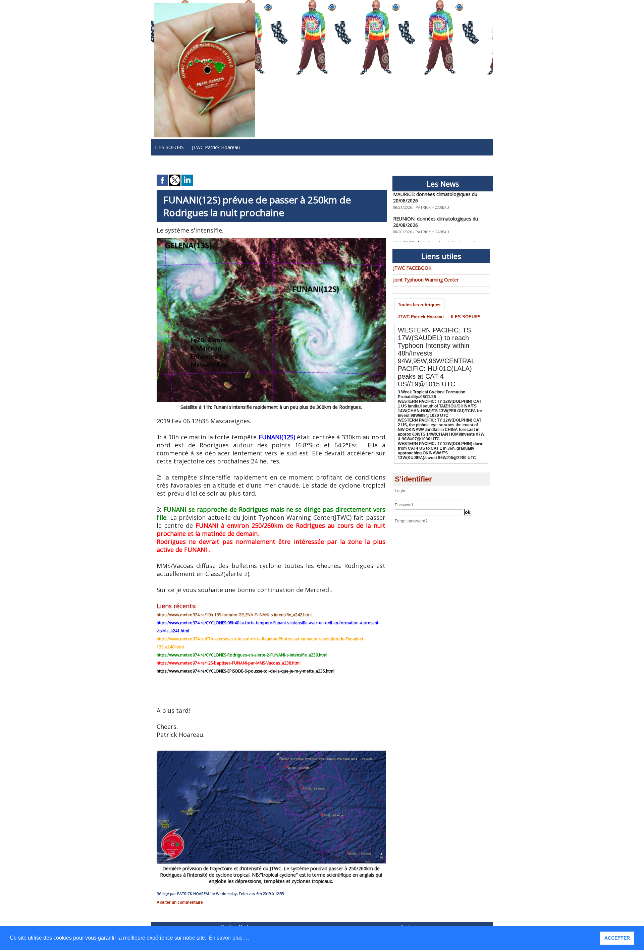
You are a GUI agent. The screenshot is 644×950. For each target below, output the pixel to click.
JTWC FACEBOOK (412, 268)
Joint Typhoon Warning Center (426, 279)
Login (400, 491)
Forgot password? (411, 521)
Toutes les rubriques (419, 304)
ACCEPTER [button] (617, 938)
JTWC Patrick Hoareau (216, 147)
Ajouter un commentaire (180, 902)
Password (404, 505)
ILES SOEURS (169, 147)
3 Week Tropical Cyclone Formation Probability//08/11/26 (431, 394)
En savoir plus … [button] (229, 938)
